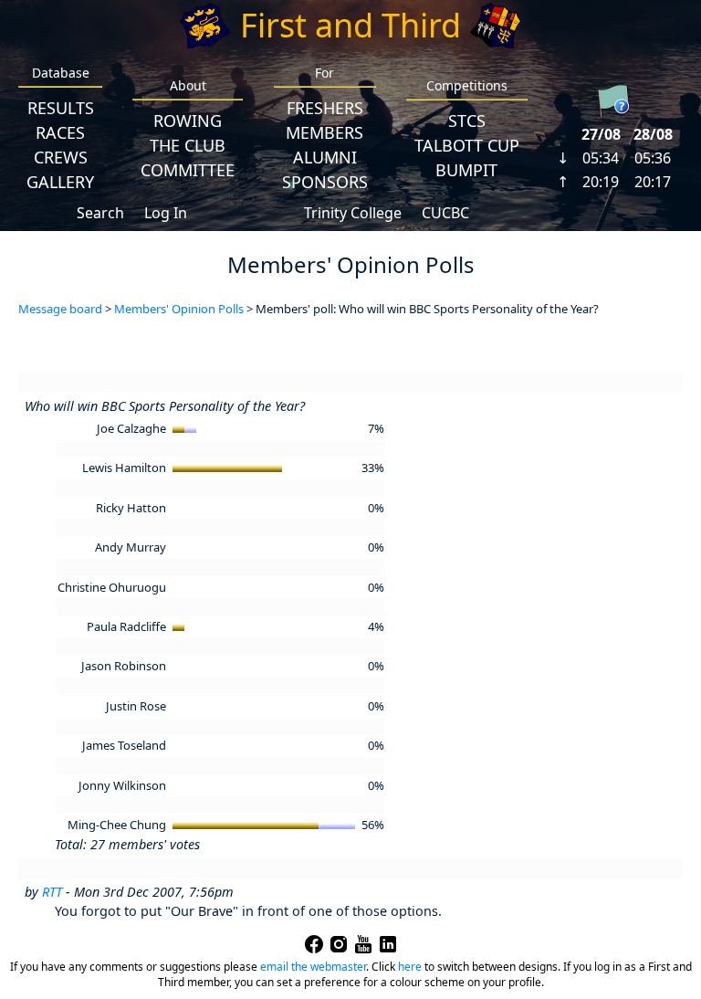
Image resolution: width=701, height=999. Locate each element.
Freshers (325, 108)
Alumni (325, 157)
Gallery (60, 182)
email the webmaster (313, 966)
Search (100, 213)
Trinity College (353, 213)
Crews (61, 157)
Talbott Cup (466, 145)
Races (60, 132)
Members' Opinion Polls (179, 308)
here (410, 966)
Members (324, 132)
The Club (187, 145)
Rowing (187, 120)
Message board (60, 308)
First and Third (350, 25)
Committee (188, 170)
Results (60, 108)
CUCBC (445, 213)
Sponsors (325, 182)
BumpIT (466, 170)
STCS (467, 120)
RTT (52, 891)
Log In (165, 213)
